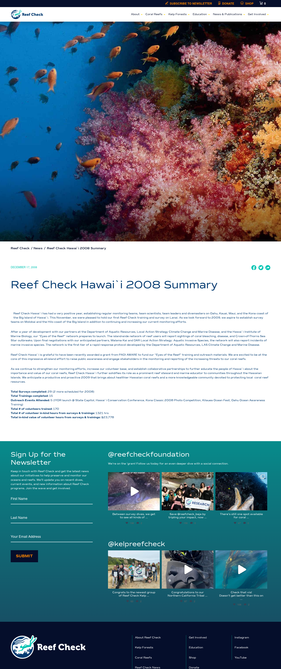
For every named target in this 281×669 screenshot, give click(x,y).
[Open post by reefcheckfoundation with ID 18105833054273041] (241, 491)
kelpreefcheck (133, 554)
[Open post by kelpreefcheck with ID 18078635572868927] (134, 569)
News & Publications (227, 14)
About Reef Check (148, 637)
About (135, 14)
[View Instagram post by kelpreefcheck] (156, 584)
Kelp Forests (177, 14)
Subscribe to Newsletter (191, 4)
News (38, 248)
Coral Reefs (153, 14)
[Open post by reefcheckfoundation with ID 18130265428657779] (188, 491)
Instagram (242, 637)
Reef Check (20, 248)
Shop (249, 4)
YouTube (241, 657)
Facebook (241, 647)
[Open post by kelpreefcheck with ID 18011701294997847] (241, 569)
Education (200, 14)
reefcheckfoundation (133, 475)
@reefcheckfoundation (148, 454)
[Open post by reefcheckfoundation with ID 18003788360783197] (134, 491)
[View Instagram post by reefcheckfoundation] (156, 505)
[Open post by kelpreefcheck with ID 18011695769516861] (188, 569)
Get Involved (257, 14)
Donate (228, 4)
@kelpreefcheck (136, 544)
